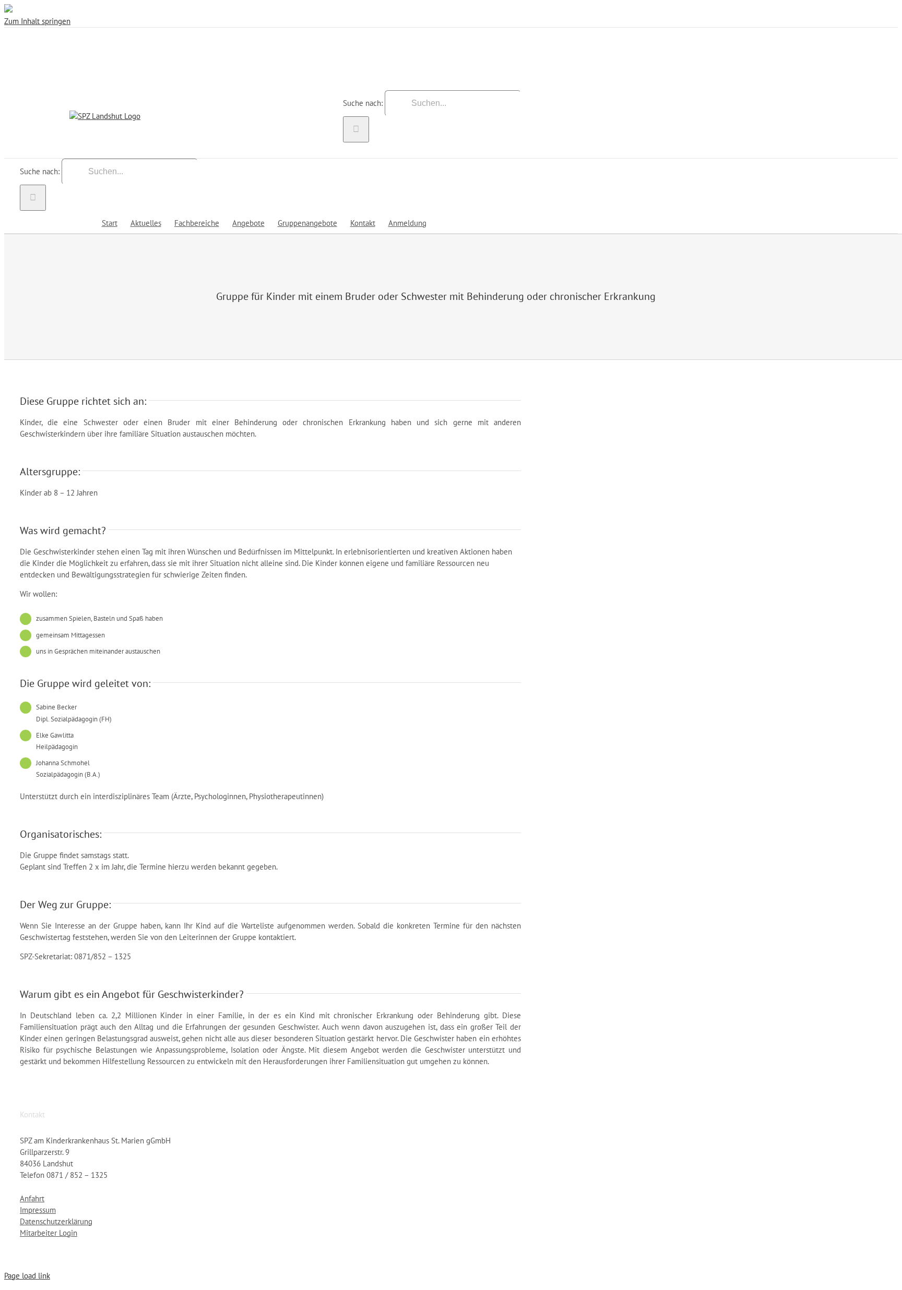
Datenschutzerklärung (56, 1221)
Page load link (27, 1276)
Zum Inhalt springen (37, 21)
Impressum (38, 1210)
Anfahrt (32, 1198)
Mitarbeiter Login (48, 1233)
